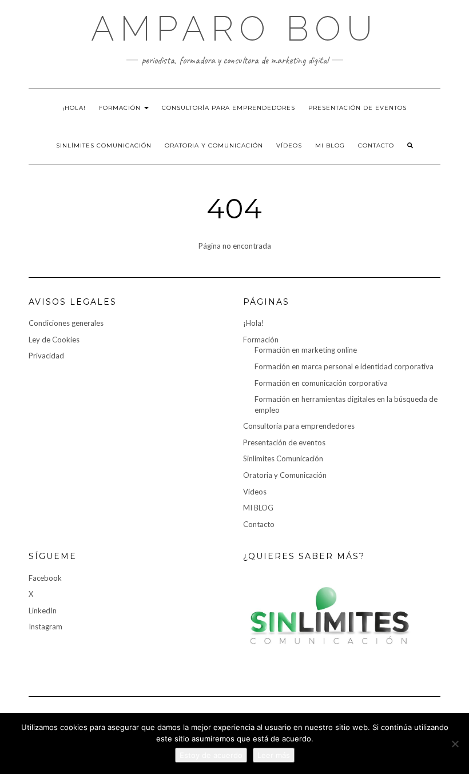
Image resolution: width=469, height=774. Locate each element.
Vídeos (289, 145)
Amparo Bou (234, 29)
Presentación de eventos (357, 107)
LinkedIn (43, 610)
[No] (454, 743)
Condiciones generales (66, 323)
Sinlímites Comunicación (104, 145)
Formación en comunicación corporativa (321, 383)
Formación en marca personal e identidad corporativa (344, 366)
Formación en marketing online (306, 349)
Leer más (273, 755)
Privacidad (46, 355)
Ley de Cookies (54, 339)
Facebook (45, 578)
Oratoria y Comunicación (214, 145)
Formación (121, 107)
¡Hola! (74, 107)
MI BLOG (330, 145)
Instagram (45, 626)
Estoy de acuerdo (211, 755)
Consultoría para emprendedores (228, 107)
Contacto (376, 145)
